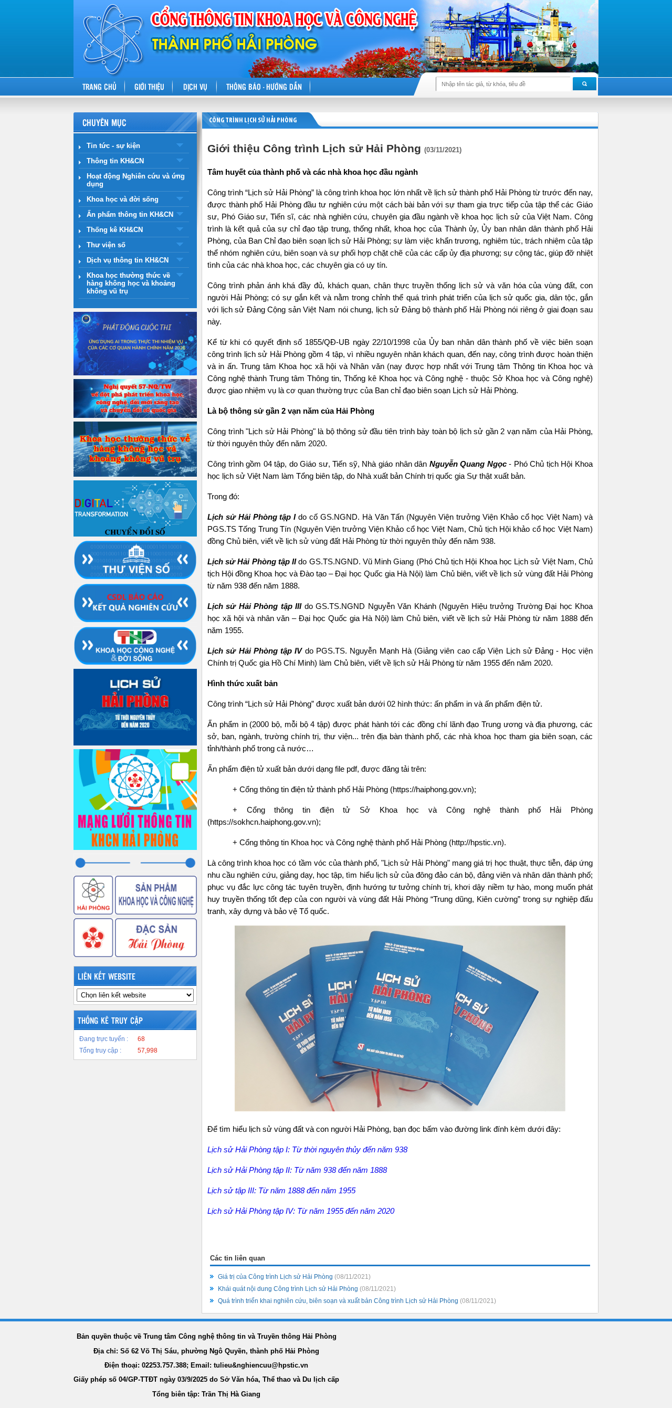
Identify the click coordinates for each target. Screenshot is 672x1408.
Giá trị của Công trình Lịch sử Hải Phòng (294, 1276)
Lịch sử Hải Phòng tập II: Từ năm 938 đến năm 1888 (297, 1169)
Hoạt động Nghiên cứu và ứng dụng (136, 180)
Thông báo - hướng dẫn (264, 86)
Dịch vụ (195, 86)
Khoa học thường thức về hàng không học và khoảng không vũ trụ (131, 283)
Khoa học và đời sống (123, 199)
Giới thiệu (149, 86)
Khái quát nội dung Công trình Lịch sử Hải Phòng (307, 1289)
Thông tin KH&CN (115, 161)
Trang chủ (99, 86)
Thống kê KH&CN (115, 230)
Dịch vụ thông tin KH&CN (128, 260)
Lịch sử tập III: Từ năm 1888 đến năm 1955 (281, 1190)
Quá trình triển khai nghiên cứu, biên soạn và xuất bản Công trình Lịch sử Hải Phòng (357, 1301)
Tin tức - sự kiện (113, 146)
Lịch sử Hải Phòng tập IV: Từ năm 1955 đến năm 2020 (300, 1210)
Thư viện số (106, 245)
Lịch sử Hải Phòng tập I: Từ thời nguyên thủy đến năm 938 (307, 1149)
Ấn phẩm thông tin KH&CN (130, 214)
